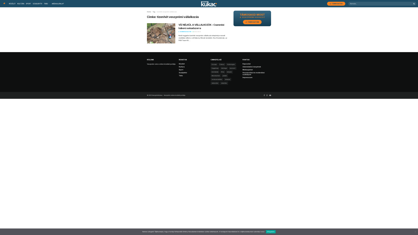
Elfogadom (270, 231)
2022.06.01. (197, 31)
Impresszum (247, 77)
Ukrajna (227, 79)
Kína (222, 72)
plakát (225, 75)
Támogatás (337, 4)
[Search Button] (414, 4)
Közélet (12, 4)
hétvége (224, 68)
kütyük (229, 72)
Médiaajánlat (58, 4)
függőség (215, 68)
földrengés (231, 64)
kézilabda (215, 72)
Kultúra (20, 4)
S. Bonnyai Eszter (185, 31)
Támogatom (253, 22)
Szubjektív (37, 4)
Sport (28, 4)
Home (149, 12)
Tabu (46, 4)
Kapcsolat (247, 64)
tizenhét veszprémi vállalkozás (167, 12)
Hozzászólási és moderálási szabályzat (254, 73)
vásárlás (224, 83)
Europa (214, 64)
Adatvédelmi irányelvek (252, 67)
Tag (154, 12)
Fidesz (222, 64)
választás (215, 83)
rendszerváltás (217, 79)
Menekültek (216, 75)
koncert (232, 68)
